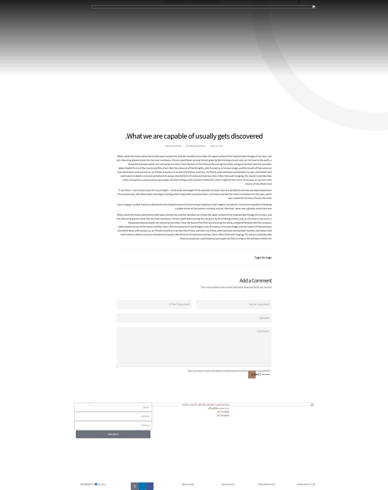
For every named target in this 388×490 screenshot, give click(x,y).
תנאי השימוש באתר (266, 484)
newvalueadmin (197, 146)
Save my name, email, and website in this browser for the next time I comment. (227, 370)
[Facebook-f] (150, 486)
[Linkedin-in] (142, 486)
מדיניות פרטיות (228, 484)
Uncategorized (174, 146)
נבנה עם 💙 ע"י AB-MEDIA (92, 484)
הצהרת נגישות (188, 484)
